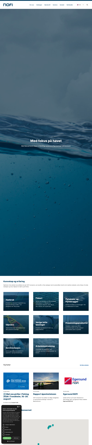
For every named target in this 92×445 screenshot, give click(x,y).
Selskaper (39, 5)
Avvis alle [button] (16, 438)
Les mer (11, 421)
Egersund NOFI (70, 394)
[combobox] (18, 406)
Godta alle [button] (7, 438)
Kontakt (62, 5)
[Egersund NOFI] (76, 381)
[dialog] (11, 424)
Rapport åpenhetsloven (44, 394)
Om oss (31, 5)
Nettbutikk (70, 5)
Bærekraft (47, 5)
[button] (48, 428)
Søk (87, 5)
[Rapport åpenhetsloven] (46, 381)
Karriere (55, 5)
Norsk (80, 4)
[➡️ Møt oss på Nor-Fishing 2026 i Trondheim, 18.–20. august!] (16, 381)
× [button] (19, 406)
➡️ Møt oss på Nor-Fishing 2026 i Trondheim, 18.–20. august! (16, 396)
